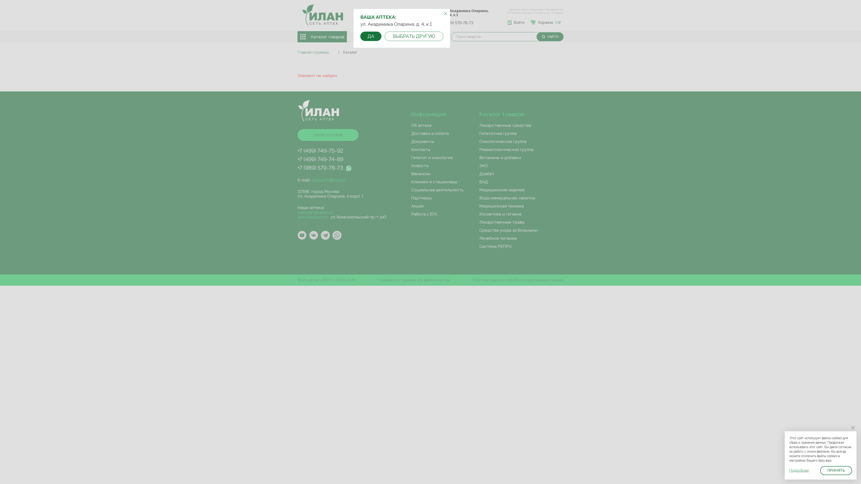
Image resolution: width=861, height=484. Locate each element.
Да (370, 36)
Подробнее (799, 470)
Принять (836, 470)
